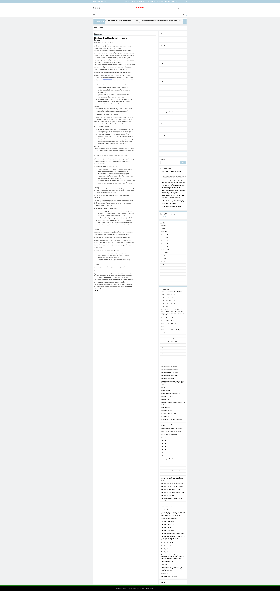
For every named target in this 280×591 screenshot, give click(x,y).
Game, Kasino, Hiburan (166, 345)
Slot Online (164, 474)
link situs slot (164, 45)
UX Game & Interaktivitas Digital (169, 576)
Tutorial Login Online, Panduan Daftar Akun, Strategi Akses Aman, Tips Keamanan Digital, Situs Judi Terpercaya (172, 569)
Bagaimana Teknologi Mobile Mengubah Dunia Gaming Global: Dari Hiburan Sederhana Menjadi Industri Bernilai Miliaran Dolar (150, 1)
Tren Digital (164, 564)
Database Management (167, 317)
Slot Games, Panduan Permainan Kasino (171, 471)
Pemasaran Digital (165, 407)
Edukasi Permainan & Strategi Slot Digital (171, 330)
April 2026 (163, 228)
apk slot (163, 142)
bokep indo (164, 124)
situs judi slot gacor (166, 446)
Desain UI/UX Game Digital (167, 320)
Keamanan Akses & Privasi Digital (169, 372)
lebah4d (163, 387)
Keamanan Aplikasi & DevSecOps (169, 375)
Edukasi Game (164, 326)
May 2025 (163, 262)
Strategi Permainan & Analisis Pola (169, 518)
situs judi (163, 440)
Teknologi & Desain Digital (167, 524)
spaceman (163, 106)
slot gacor (163, 51)
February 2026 (164, 234)
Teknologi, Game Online (167, 546)
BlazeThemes (149, 588)
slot (162, 57)
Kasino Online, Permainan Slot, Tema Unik (171, 363)
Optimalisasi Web (165, 390)
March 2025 (164, 268)
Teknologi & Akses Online (167, 521)
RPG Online (164, 437)
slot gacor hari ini (165, 39)
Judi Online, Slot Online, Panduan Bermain (171, 360)
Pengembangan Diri (166, 416)
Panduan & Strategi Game (167, 396)
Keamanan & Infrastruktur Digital (169, 366)
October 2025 (164, 246)
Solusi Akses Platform (166, 506)
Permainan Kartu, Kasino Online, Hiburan (171, 431)
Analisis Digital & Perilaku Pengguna (170, 300)
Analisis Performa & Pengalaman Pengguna (171, 303)
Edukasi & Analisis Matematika (169, 323)
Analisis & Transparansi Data (168, 294)
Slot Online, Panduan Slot (167, 495)
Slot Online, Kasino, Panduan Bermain (170, 489)
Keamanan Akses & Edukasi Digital (169, 369)
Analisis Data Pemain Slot (167, 297)
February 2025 (164, 271)
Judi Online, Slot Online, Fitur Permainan (171, 357)
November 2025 (165, 243)
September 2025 (165, 250)
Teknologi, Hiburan (166, 549)
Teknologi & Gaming (166, 527)
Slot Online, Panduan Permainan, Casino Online (172, 492)
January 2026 (164, 237)
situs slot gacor (165, 63)
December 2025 (165, 240)
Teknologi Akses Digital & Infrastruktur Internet (172, 533)
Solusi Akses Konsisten (167, 503)
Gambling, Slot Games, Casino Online (170, 333)
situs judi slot (164, 443)
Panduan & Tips (165, 399)
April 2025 (163, 265)
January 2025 (164, 274)
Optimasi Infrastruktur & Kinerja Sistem (170, 393)
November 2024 (165, 280)
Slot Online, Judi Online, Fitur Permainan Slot (172, 483)
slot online (164, 130)
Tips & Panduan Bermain (167, 561)
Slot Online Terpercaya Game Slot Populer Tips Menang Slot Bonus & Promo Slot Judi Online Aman (172, 478)
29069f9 (97, 42)
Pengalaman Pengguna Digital (168, 413)
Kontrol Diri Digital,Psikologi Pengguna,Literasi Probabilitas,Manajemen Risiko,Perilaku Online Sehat (172, 383)
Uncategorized (164, 573)
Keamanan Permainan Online (168, 378)
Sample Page (138, 15)
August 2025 (164, 253)
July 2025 (163, 256)
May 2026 (163, 225)
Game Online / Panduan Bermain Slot (170, 339)
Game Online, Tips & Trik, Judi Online (170, 342)
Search (162, 159)
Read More (96, 290)
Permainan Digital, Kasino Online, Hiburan (171, 428)
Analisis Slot (164, 306)
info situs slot (164, 348)
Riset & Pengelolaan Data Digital (169, 434)
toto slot (163, 136)
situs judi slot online (166, 449)
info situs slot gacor (166, 351)
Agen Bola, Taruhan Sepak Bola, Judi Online (171, 291)
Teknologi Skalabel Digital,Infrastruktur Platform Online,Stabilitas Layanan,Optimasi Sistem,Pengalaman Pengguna (173, 538)
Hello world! (179, 216)
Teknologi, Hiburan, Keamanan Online (170, 552)
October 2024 (164, 283)
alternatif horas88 (107, 79)
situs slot (163, 453)
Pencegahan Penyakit (166, 410)
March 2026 (164, 231)
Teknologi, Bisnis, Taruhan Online (169, 543)
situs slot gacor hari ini (167, 112)
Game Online (164, 336)
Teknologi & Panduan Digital (168, 530)
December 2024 (165, 277)
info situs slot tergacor (167, 354)
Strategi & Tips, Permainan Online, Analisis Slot (172, 509)
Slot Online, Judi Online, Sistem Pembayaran (172, 486)
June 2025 (163, 259)
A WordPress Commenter (167, 216)
